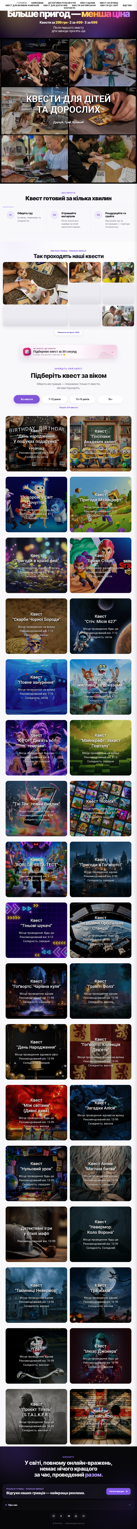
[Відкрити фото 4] (85, 1371)
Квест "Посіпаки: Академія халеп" (100, 1514)
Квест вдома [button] (87, 3)
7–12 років (54, 1476)
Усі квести (27, 1476)
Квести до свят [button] (109, 5)
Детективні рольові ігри (62, 3)
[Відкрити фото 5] (118, 1371)
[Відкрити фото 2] (85, 1349)
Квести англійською (84, 5)
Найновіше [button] (37, 3)
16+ (110, 1476)
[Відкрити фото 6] (35, 1393)
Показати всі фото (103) (68, 1410)
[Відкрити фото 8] (118, 1393)
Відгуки (127, 5)
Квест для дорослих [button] (55, 5)
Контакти (69, 8)
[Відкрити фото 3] (118, 1349)
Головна (22, 3)
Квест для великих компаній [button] (22, 5)
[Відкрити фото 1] (35, 1360)
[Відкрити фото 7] (85, 1393)
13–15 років (82, 1476)
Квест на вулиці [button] (109, 3)
